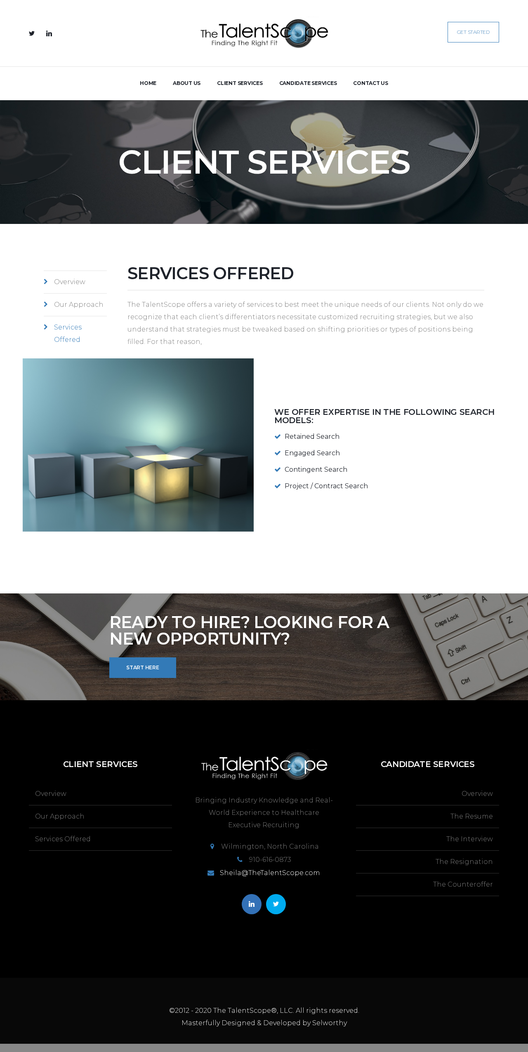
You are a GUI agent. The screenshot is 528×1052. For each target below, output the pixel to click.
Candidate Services (308, 83)
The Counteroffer (463, 884)
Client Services (239, 83)
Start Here (142, 667)
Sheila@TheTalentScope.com (270, 873)
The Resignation (464, 862)
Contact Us (370, 83)
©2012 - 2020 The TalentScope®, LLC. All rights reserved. (264, 1010)
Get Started (473, 32)
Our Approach (79, 304)
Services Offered (68, 333)
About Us (186, 83)
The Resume (471, 816)
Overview (69, 282)
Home (148, 83)
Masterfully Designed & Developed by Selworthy (264, 1023)
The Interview (469, 839)
